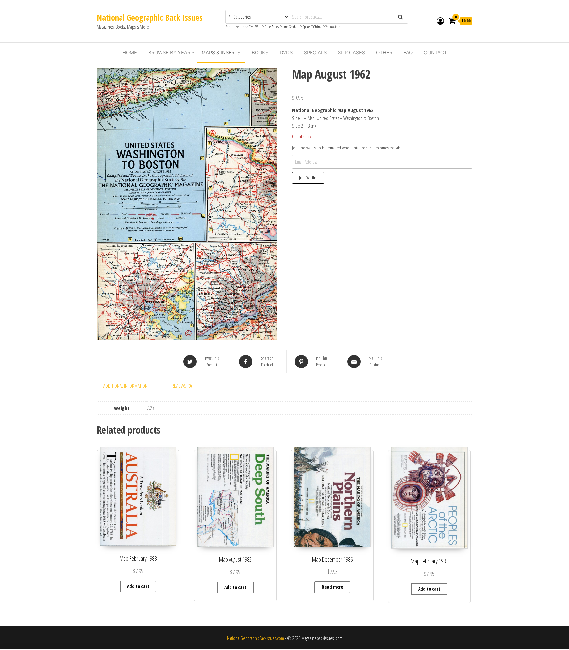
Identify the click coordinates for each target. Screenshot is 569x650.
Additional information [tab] (125, 385)
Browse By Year (169, 52)
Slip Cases (351, 52)
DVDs (286, 52)
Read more (332, 587)
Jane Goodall (291, 27)
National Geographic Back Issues (150, 17)
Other (384, 52)
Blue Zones (272, 27)
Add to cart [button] (138, 586)
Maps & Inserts (221, 52)
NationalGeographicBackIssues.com (255, 638)
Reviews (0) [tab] (182, 385)
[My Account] (440, 21)
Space (306, 27)
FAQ (408, 52)
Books (260, 52)
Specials (315, 52)
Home (129, 52)
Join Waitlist (308, 178)
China (317, 27)
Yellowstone (333, 27)
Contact (435, 52)
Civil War (255, 27)
